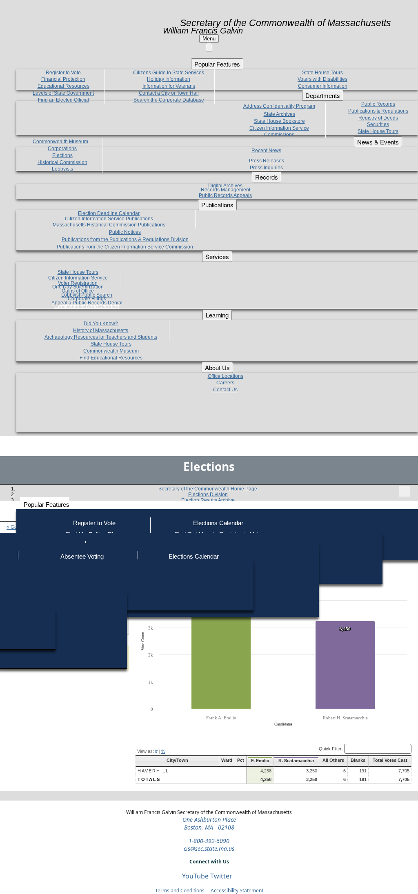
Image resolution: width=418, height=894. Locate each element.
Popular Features (46, 504)
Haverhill (153, 770)
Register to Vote (94, 522)
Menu (209, 38)
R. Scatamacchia (296, 760)
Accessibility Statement (237, 890)
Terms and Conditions (180, 890)
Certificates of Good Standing (86, 306)
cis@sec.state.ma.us (209, 848)
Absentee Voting (82, 556)
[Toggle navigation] (404, 491)
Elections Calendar (218, 522)
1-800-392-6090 (209, 841)
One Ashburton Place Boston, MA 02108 (209, 823)
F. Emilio (260, 760)
